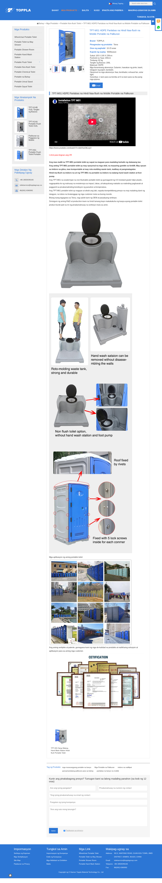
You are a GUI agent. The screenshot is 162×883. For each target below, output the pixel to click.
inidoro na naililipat (125, 767)
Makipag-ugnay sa (117, 849)
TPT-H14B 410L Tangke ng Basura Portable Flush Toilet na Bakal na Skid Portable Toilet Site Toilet (35, 111)
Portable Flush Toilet (23, 62)
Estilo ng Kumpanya (53, 857)
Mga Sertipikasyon (21, 857)
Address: (109, 853)
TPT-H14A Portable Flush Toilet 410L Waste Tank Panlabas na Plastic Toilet (35, 126)
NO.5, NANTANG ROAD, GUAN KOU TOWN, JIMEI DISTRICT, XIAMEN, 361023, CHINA (133, 855)
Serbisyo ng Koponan (22, 853)
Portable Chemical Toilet (24, 72)
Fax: (107, 867)
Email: (108, 860)
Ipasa (53, 831)
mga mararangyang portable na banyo (76, 767)
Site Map (17, 860)
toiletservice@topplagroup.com (31, 185)
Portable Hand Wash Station (23, 56)
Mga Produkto (52, 23)
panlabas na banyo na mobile (108, 771)
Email (96, 85)
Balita (48, 864)
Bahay (40, 23)
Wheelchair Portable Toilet (25, 37)
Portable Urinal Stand (23, 82)
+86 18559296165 (27, 180)
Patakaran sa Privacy (22, 864)
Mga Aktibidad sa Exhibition (56, 860)
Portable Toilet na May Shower (23, 43)
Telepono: (109, 864)
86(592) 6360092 (26, 190)
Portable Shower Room (24, 50)
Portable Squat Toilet (23, 87)
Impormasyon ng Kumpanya (57, 853)
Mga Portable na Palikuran (104, 767)
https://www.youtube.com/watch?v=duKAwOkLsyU (70, 148)
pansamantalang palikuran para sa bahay (77, 771)
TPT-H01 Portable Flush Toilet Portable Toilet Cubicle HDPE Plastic (35, 154)
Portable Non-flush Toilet (70, 23)
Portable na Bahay (22, 77)
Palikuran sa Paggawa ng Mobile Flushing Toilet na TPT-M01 (35, 140)
